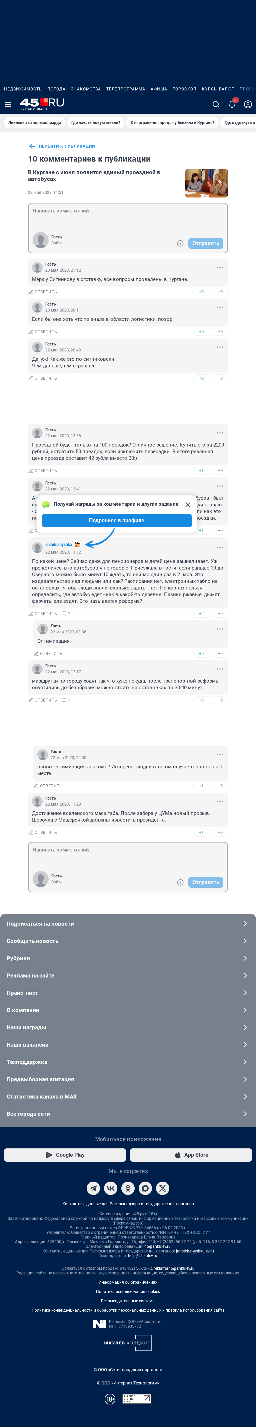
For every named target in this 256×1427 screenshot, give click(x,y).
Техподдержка (27, 1062)
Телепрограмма (125, 89)
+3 (201, 700)
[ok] (128, 1188)
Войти (57, 243)
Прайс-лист (22, 992)
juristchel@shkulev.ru (195, 1251)
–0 (220, 291)
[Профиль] (248, 104)
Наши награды (26, 1027)
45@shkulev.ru (157, 1246)
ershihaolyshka (58, 544)
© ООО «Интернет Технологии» (128, 1382)
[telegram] (93, 1188)
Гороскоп (185, 89)
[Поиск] (216, 104)
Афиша (159, 89)
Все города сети (28, 1113)
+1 (201, 470)
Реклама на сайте (30, 975)
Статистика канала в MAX (42, 1096)
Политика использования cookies (128, 1291)
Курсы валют (218, 89)
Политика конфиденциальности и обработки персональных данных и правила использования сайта (128, 1310)
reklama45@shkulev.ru (174, 1268)
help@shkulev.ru (142, 1255)
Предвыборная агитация (40, 1079)
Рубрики (18, 958)
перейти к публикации (67, 146)
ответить (46, 292)
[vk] (110, 1188)
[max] (145, 1188)
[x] (162, 1188)
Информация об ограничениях (128, 1282)
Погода (56, 89)
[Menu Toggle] (8, 104)
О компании (23, 1010)
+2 (201, 613)
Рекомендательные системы (128, 1301)
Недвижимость (23, 89)
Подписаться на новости (40, 923)
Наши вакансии (28, 1044)
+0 (201, 291)
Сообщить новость (32, 941)
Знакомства (86, 89)
